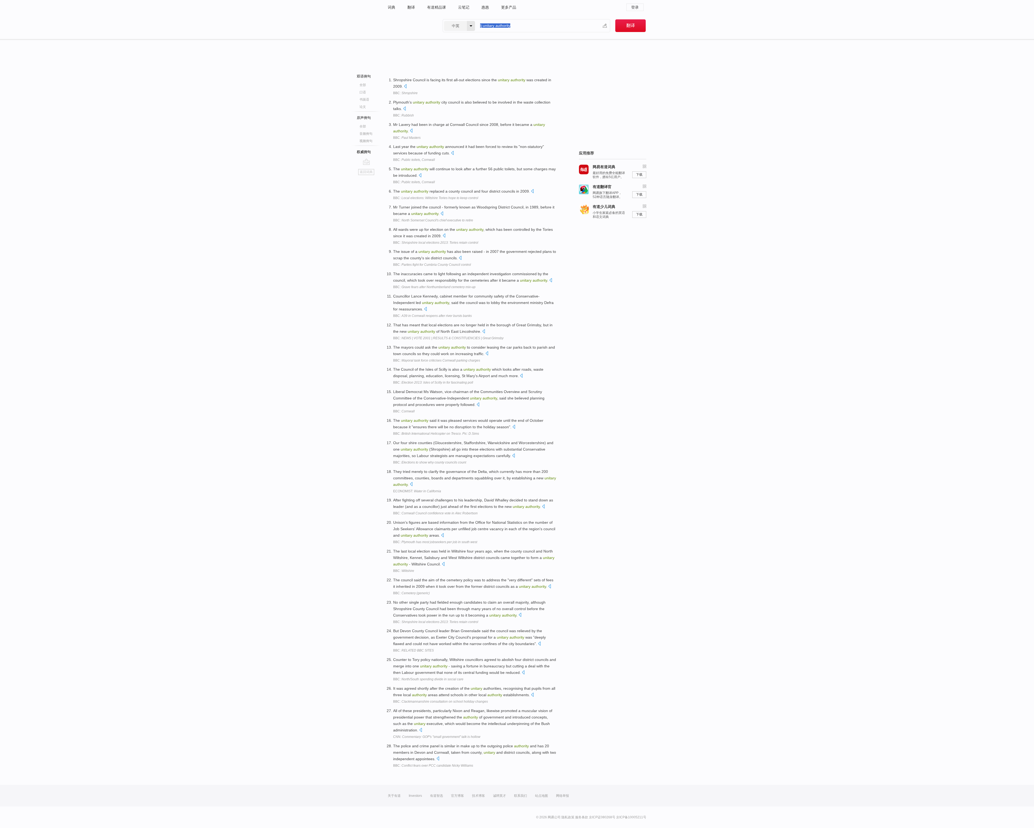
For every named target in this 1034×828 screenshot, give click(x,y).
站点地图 (541, 796)
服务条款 (581, 817)
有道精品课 (436, 7)
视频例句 (365, 141)
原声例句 (364, 118)
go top (366, 161)
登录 (635, 7)
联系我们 (520, 796)
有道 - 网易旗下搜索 (410, 26)
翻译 (411, 7)
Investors (415, 796)
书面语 (364, 99)
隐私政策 (567, 817)
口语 (362, 92)
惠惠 (485, 7)
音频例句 (365, 134)
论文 (362, 107)
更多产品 (508, 7)
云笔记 (463, 7)
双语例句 (364, 76)
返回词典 (366, 172)
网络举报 (562, 796)
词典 (391, 7)
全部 (362, 85)
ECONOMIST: (417, 491)
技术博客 (478, 796)
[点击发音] (405, 87)
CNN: (436, 737)
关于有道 (394, 796)
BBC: (405, 93)
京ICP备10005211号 (631, 817)
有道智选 (436, 796)
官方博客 (457, 796)
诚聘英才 (499, 796)
